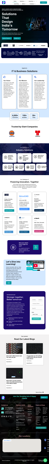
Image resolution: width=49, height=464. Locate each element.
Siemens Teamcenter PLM (20, 420)
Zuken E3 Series (30, 414)
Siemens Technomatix (20, 424)
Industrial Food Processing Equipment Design (25, 158)
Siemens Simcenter (20, 422)
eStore (23, 3)
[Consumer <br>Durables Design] (16, 167)
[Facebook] (6, 416)
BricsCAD (30, 409)
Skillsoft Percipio (29, 420)
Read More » (9, 361)
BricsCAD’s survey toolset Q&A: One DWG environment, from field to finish (14, 382)
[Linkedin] (2, 416)
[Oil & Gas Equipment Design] (5, 167)
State (33, 312)
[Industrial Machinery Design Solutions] (5, 157)
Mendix (17, 429)
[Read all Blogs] (43, 392)
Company (32, 3)
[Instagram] (8, 416)
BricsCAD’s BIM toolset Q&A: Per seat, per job (14, 356)
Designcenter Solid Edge (20, 411)
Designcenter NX (19, 408)
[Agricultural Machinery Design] (35, 156)
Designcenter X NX (20, 413)
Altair (17, 427)
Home (15, 1)
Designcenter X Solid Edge (20, 416)
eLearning (16, 3)
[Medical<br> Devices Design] (27, 167)
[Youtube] (4, 416)
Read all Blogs (39, 392)
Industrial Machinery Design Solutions (10, 157)
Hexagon (30, 411)
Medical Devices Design (32, 167)
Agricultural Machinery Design (41, 156)
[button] (45, 460)
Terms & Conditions (6, 460)
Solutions (22, 1)
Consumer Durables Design (21, 167)
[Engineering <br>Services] (39, 166)
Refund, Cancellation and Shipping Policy (42, 461)
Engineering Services (44, 167)
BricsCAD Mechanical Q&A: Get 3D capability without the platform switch (38, 411)
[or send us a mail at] (2, 412)
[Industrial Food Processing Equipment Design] (20, 157)
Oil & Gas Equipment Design (10, 167)
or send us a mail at (9, 411)
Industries (31, 1)
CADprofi (30, 417)
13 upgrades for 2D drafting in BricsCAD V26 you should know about (34, 357)
